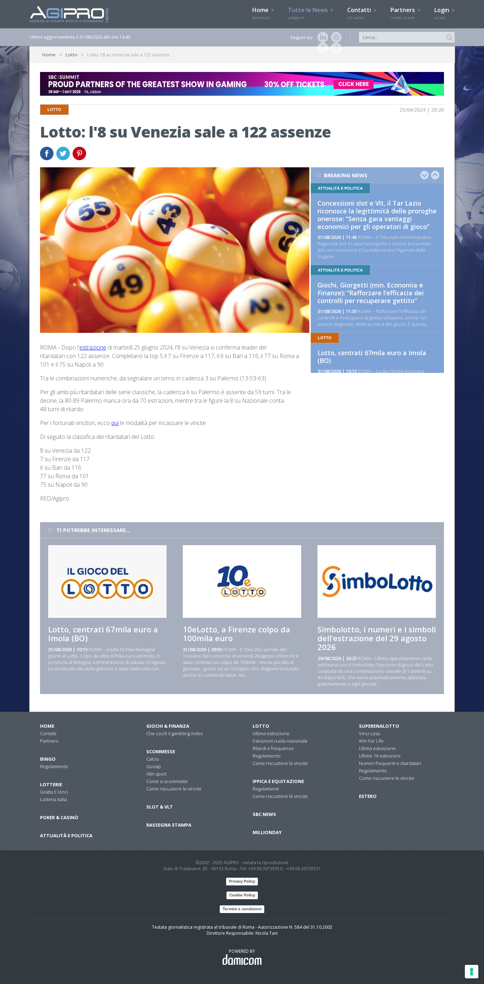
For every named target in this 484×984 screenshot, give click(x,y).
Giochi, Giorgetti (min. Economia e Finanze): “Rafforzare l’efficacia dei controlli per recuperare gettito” (370, 293)
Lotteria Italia (53, 799)
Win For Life (371, 741)
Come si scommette (167, 781)
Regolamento (54, 766)
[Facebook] (321, 48)
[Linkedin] (321, 37)
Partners (403, 13)
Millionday (267, 832)
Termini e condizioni (242, 908)
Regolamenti (266, 788)
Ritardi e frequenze (273, 748)
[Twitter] (335, 48)
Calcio (152, 759)
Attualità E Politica (66, 835)
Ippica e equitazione (278, 781)
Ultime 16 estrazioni (379, 756)
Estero (368, 796)
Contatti (359, 13)
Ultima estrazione (271, 733)
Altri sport (156, 774)
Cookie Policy (242, 895)
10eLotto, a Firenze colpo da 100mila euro (236, 633)
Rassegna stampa (168, 825)
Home (261, 13)
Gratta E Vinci (54, 792)
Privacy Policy (242, 881)
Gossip (153, 766)
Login (442, 13)
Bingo (48, 759)
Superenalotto (379, 726)
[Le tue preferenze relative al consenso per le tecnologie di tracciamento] (471, 971)
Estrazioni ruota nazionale (280, 741)
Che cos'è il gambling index (174, 733)
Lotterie (51, 784)
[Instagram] (335, 37)
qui (115, 423)
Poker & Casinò (59, 817)
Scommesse (160, 751)
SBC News (264, 814)
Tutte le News (308, 13)
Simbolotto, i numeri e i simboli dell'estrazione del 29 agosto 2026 (376, 638)
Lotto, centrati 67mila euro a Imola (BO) (371, 356)
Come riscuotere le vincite (174, 788)
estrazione (92, 347)
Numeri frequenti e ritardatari (390, 763)
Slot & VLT (159, 807)
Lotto (71, 54)
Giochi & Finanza (167, 726)
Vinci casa (369, 733)
